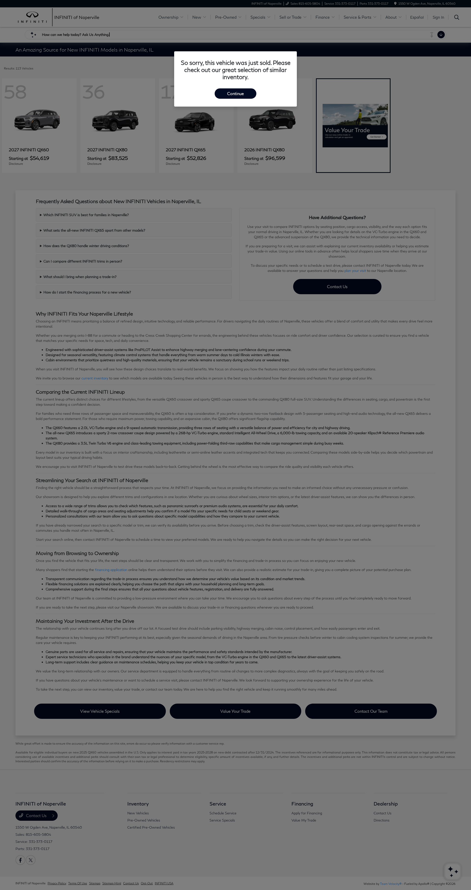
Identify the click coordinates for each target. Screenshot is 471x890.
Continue (235, 93)
